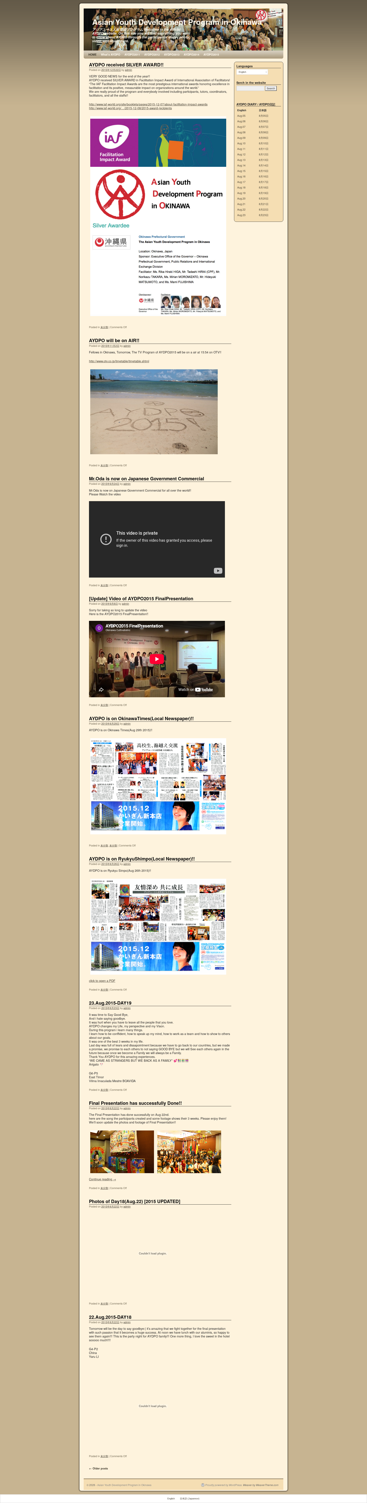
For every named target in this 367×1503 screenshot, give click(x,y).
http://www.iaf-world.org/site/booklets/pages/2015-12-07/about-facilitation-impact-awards (148, 104)
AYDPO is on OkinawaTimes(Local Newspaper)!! (141, 718)
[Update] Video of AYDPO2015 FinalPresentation (141, 598)
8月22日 (263, 209)
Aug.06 (241, 121)
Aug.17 (241, 182)
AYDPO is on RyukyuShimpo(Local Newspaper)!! (142, 858)
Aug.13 (241, 160)
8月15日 (263, 171)
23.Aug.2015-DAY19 (110, 1003)
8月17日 (263, 182)
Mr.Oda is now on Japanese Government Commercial (146, 478)
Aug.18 (241, 187)
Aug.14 (241, 165)
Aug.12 (241, 154)
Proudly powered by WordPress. (223, 1485)
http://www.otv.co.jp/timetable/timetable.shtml (119, 361)
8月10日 (263, 143)
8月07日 (263, 126)
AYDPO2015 (211, 54)
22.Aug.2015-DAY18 (110, 1317)
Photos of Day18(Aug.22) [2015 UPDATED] (134, 1201)
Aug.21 (241, 204)
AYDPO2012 (152, 54)
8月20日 (263, 198)
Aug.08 (241, 132)
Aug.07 (241, 126)
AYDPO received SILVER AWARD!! (126, 64)
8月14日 (263, 165)
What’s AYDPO (110, 54)
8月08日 (263, 132)
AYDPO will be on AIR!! (114, 340)
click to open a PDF (102, 980)
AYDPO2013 (171, 54)
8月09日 (263, 137)
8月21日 (263, 204)
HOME (92, 54)
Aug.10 (241, 143)
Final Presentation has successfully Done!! (135, 1103)
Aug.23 (241, 215)
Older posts (98, 1468)
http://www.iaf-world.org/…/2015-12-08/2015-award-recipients (130, 108)
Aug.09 (241, 137)
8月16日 (263, 176)
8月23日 (263, 215)
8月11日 (263, 148)
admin (128, 70)
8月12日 (263, 154)
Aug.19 (241, 193)
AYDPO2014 (191, 54)
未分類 (104, 327)
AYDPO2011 (132, 54)
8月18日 (263, 187)
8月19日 (263, 193)
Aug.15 (241, 171)
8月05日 (263, 115)
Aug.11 (241, 148)
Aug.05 (241, 115)
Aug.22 (241, 209)
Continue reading (102, 1179)
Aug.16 (241, 176)
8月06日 (263, 121)
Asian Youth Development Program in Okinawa (177, 21)
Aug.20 (241, 198)
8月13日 (263, 160)
